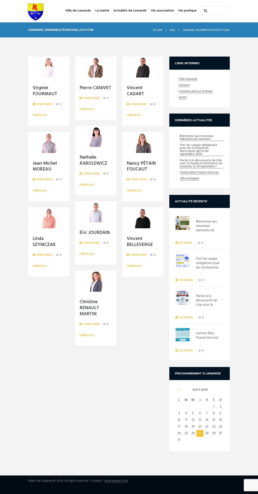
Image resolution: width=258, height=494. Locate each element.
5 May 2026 (44, 103)
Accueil (157, 30)
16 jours (186, 242)
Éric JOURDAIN (95, 233)
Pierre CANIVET (95, 88)
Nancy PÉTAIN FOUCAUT (141, 166)
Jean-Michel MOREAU (45, 166)
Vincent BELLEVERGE (140, 242)
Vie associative (162, 10)
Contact (184, 85)
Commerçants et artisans (196, 91)
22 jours (186, 279)
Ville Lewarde (188, 79)
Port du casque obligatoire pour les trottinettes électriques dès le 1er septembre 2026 (198, 150)
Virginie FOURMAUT (45, 91)
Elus (172, 30)
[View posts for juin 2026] (179, 389)
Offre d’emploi (189, 178)
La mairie (102, 10)
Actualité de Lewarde (130, 10)
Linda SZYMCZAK (44, 242)
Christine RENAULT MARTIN (89, 308)
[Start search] (205, 10)
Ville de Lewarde (78, 10)
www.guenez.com (116, 481)
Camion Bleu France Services (199, 172)
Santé (182, 97)
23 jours (186, 350)
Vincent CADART (135, 91)
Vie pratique (187, 10)
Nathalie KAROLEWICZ (93, 160)
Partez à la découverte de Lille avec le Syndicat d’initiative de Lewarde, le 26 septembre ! (201, 163)
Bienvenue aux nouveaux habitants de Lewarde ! (197, 138)
